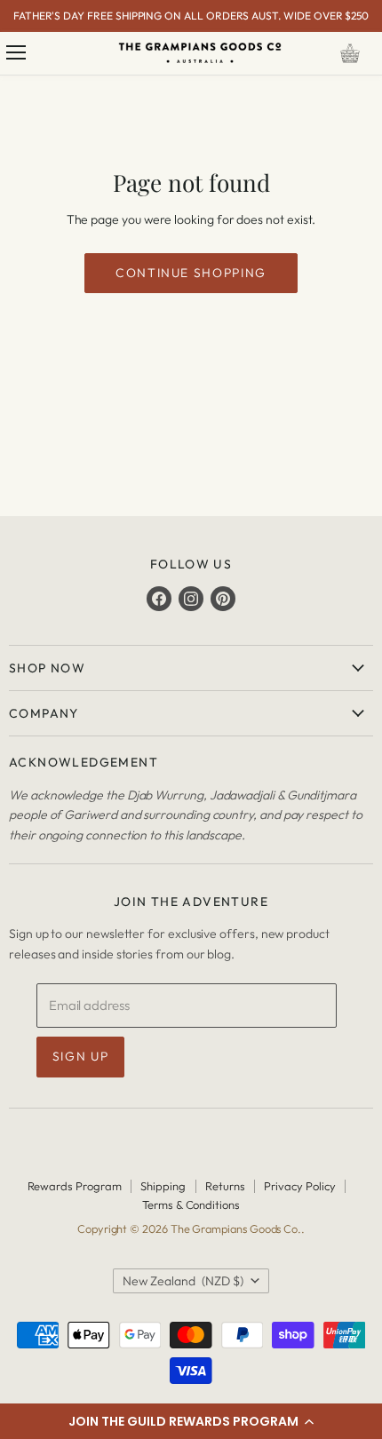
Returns (225, 1186)
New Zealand (183, 1281)
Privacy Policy (299, 1186)
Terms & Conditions (191, 1204)
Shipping (162, 1186)
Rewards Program (75, 1186)
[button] (191, 1421)
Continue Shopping (191, 273)
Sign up (80, 1056)
